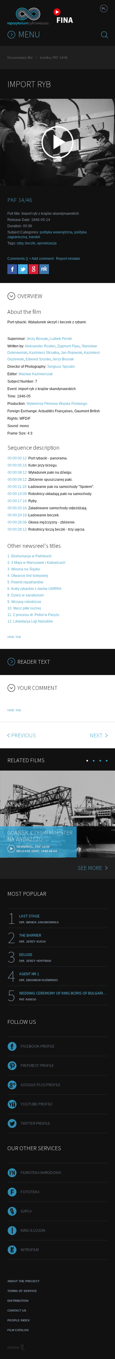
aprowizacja (47, 243)
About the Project (23, 1281)
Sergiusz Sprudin (61, 367)
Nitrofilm (30, 1249)
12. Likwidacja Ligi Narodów (30, 621)
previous (23, 735)
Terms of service (22, 1291)
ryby (20, 243)
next (97, 735)
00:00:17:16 (17, 501)
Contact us (16, 1310)
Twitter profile (35, 1123)
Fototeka (30, 1191)
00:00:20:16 (17, 508)
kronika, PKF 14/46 (54, 57)
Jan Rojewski (71, 353)
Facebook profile (38, 1046)
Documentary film (19, 57)
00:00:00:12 (17, 458)
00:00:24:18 (17, 515)
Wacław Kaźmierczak (36, 374)
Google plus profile (40, 1084)
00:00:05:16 (17, 465)
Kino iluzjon (33, 1230)
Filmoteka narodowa (41, 1172)
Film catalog (18, 1330)
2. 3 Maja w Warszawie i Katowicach (36, 563)
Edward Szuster (38, 359)
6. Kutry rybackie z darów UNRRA (34, 589)
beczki (30, 243)
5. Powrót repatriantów (25, 582)
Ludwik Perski (61, 339)
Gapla (26, 1211)
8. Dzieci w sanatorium (25, 595)
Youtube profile (36, 1104)
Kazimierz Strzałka (44, 353)
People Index (18, 1320)
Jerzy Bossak (37, 339)
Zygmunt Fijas (68, 346)
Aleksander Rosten (40, 346)
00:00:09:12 (17, 480)
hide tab (14, 637)
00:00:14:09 (17, 494)
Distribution (17, 1300)
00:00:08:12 (17, 472)
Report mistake (68, 259)
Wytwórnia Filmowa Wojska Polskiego (57, 404)
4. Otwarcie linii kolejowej (27, 576)
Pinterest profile (37, 1065)
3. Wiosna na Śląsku (23, 569)
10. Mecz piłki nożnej (24, 608)
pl (104, 8)
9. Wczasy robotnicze (24, 602)
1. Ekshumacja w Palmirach (29, 556)
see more (90, 867)
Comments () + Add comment (30, 259)
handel (34, 237)
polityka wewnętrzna (56, 232)
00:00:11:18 (17, 487)
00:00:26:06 (17, 522)
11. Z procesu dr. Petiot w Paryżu (33, 615)
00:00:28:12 (17, 529)
